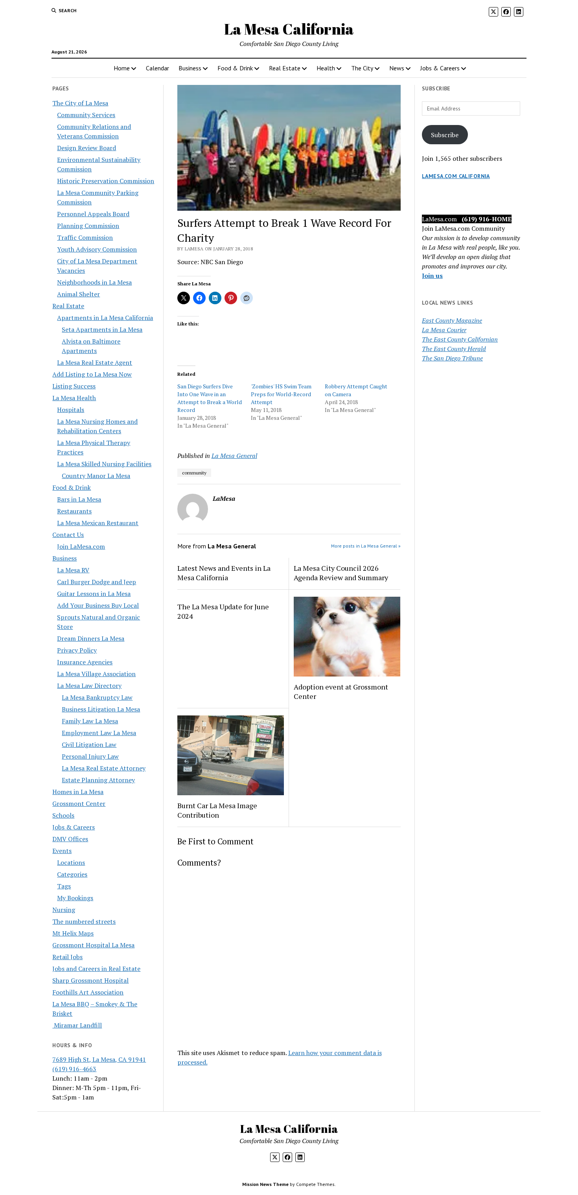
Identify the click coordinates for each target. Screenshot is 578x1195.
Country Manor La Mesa (96, 475)
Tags (64, 886)
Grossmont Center (78, 803)
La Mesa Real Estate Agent (94, 362)
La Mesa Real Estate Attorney (103, 768)
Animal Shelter (78, 294)
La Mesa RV (73, 570)
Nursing (63, 909)
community (194, 473)
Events (62, 850)
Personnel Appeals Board (93, 214)
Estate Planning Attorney (98, 780)
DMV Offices (70, 839)
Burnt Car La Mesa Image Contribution (217, 810)
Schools (63, 815)
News (396, 68)
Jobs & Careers (440, 68)
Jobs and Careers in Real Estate (96, 968)
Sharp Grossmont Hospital (90, 980)
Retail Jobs (67, 956)
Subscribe (444, 135)
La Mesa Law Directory (89, 685)
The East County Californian (460, 339)
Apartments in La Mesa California (105, 317)
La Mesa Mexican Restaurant (97, 522)
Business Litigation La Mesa (101, 709)
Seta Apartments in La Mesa (102, 329)
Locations (71, 862)
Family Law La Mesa (90, 721)
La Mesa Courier (444, 329)
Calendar (157, 68)
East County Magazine (452, 320)
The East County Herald (454, 348)
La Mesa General (234, 455)
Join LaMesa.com (81, 546)
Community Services (86, 114)
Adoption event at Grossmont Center (341, 691)
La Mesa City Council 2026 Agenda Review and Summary (341, 572)
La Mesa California (289, 29)
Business (190, 68)
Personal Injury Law (90, 756)
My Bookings (75, 897)
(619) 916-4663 (74, 1068)
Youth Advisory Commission (97, 249)
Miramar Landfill (77, 1025)
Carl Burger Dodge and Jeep (96, 581)
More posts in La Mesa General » (366, 546)
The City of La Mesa (80, 103)
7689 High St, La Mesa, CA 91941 (99, 1059)
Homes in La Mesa (77, 791)
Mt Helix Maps (73, 933)
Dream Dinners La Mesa (90, 638)
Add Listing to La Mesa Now (92, 374)
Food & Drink (235, 68)
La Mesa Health (74, 397)
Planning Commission (88, 225)
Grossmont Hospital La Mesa (93, 945)
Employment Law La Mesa (99, 732)
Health (326, 68)
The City (362, 68)
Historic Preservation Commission (105, 180)
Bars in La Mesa (79, 499)
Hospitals (70, 409)
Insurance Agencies (84, 662)
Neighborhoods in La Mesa (94, 282)
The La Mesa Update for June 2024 (223, 611)
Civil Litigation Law (89, 744)
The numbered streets (84, 921)
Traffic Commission (85, 237)
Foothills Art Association (87, 992)
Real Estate (284, 68)
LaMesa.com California (456, 176)
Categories (72, 874)
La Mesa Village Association (96, 673)
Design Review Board (86, 147)
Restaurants (74, 511)
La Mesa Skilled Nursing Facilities (104, 464)
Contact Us (68, 534)
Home (122, 68)
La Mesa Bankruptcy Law (97, 697)
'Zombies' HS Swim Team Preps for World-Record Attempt (281, 394)
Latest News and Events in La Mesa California (224, 572)
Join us (432, 275)
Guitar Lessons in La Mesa (94, 593)
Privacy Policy (77, 650)
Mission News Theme (265, 1184)
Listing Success (74, 386)
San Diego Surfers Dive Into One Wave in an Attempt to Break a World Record (209, 398)
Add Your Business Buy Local (98, 605)
